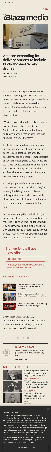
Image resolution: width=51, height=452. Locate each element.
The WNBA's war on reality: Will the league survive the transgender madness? (30, 287)
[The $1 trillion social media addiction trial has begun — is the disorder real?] (12, 386)
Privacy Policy (30, 264)
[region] (25, 428)
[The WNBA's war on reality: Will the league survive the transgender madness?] (9, 287)
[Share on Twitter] (23, 338)
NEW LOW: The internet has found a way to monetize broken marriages (32, 305)
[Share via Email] (28, 338)
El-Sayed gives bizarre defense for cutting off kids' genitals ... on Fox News (32, 295)
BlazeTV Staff (11, 74)
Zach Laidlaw (29, 390)
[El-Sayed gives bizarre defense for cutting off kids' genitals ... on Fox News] (9, 296)
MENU (45, 9)
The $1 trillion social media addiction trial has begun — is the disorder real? (36, 384)
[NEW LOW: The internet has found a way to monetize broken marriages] (9, 306)
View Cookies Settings (25, 447)
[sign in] (1, 2)
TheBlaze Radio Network (23, 328)
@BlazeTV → (21, 360)
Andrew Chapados (31, 378)
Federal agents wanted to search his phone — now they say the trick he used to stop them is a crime (36, 373)
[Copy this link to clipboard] (33, 338)
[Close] (48, 409)
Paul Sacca (29, 401)
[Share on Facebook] (18, 338)
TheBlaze (30, 320)
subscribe (9, 2)
